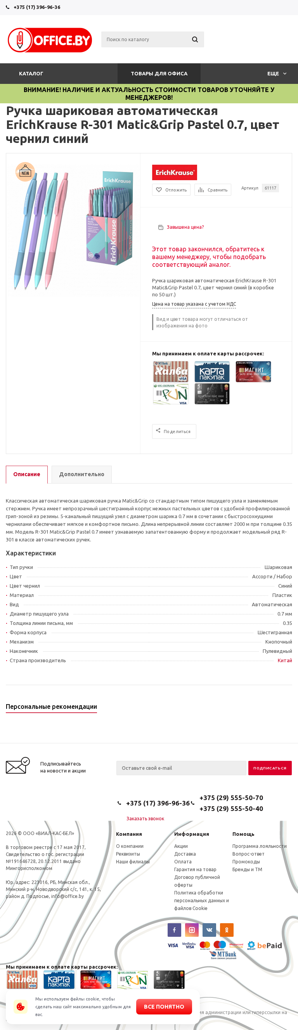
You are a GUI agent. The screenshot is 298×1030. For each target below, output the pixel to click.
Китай (285, 660)
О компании (130, 846)
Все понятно (164, 1007)
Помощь (243, 834)
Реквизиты (128, 853)
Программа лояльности (259, 846)
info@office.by (67, 896)
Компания (129, 834)
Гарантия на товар (195, 869)
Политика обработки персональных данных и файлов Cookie (201, 900)
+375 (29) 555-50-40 (231, 808)
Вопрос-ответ (248, 853)
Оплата (183, 861)
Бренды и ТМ (247, 869)
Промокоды (246, 861)
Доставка (185, 853)
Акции (181, 846)
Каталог (31, 73)
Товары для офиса (159, 73)
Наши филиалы (133, 861)
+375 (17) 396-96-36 (37, 7)
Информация (191, 834)
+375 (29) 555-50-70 (231, 797)
